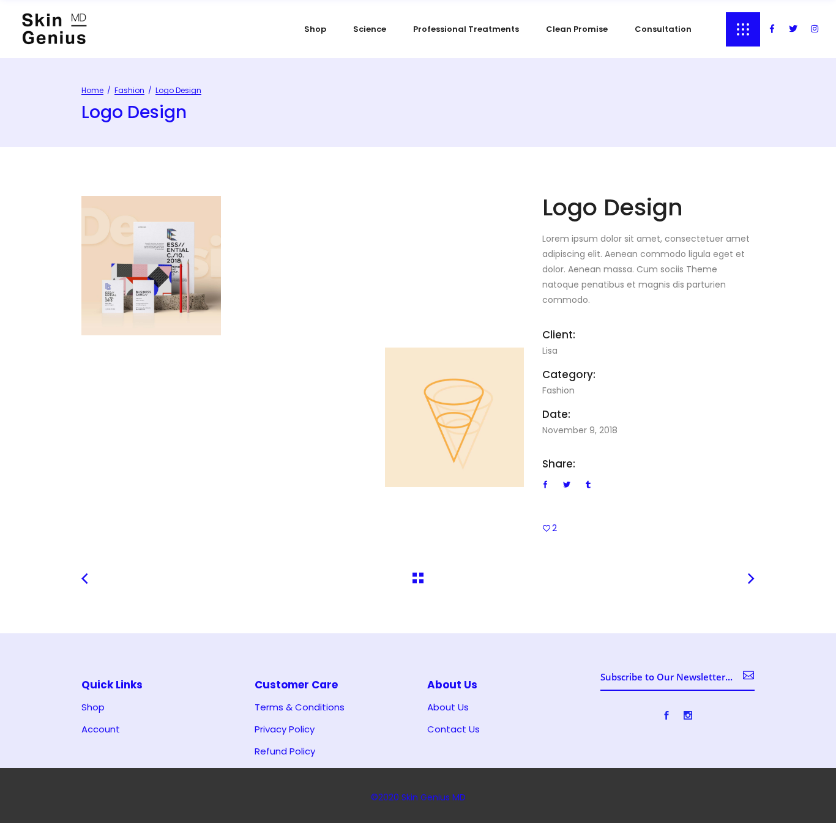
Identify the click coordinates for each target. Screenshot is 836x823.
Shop (93, 707)
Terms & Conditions (300, 707)
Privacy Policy (285, 729)
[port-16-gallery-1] (454, 417)
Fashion (129, 90)
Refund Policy (285, 751)
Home (92, 90)
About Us (448, 707)
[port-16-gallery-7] (151, 265)
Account (100, 729)
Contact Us (453, 729)
